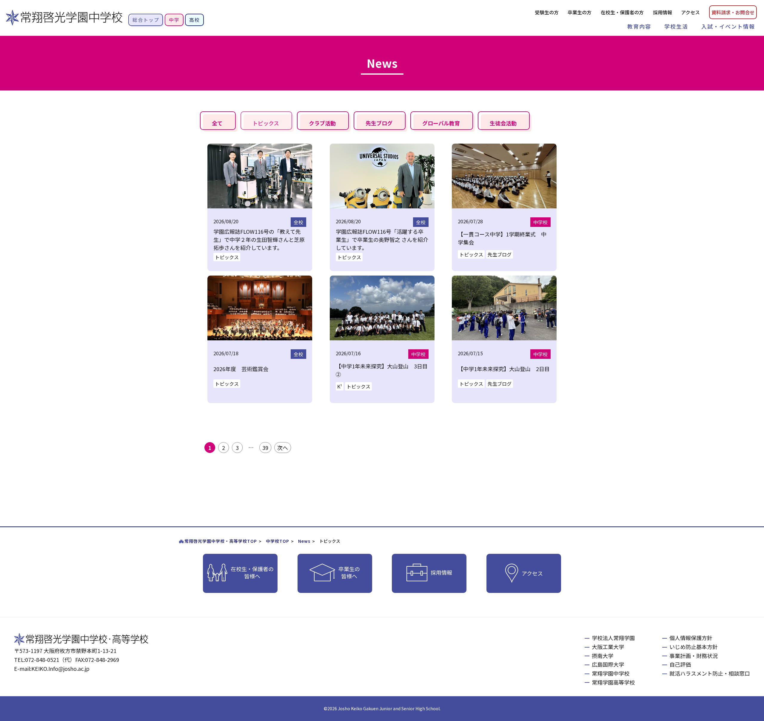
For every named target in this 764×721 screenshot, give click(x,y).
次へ (282, 447)
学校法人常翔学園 (613, 638)
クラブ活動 (322, 123)
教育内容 (639, 26)
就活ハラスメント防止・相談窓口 (709, 673)
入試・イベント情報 (728, 26)
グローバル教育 (441, 123)
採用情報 (662, 12)
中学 (174, 19)
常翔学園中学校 (610, 673)
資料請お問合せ (732, 12)
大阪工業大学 (608, 647)
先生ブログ (379, 123)
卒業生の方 (580, 12)
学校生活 (676, 26)
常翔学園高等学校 (613, 682)
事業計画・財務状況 (693, 655)
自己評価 (680, 664)
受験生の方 (547, 12)
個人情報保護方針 (690, 638)
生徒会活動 (503, 123)
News (304, 541)
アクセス (690, 12)
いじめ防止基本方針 (693, 647)
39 (265, 447)
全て (217, 123)
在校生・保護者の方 (622, 12)
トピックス (265, 123)
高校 (194, 19)
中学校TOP (277, 541)
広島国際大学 (608, 664)
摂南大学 (602, 655)
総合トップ (146, 19)
